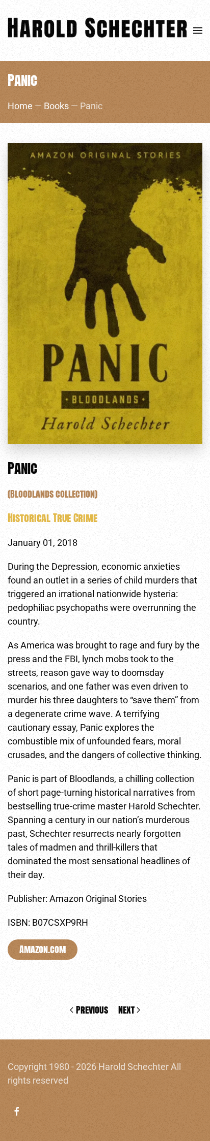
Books (56, 106)
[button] (197, 30)
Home (20, 106)
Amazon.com (42, 949)
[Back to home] (100, 30)
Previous (92, 1010)
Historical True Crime (52, 518)
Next (126, 1010)
